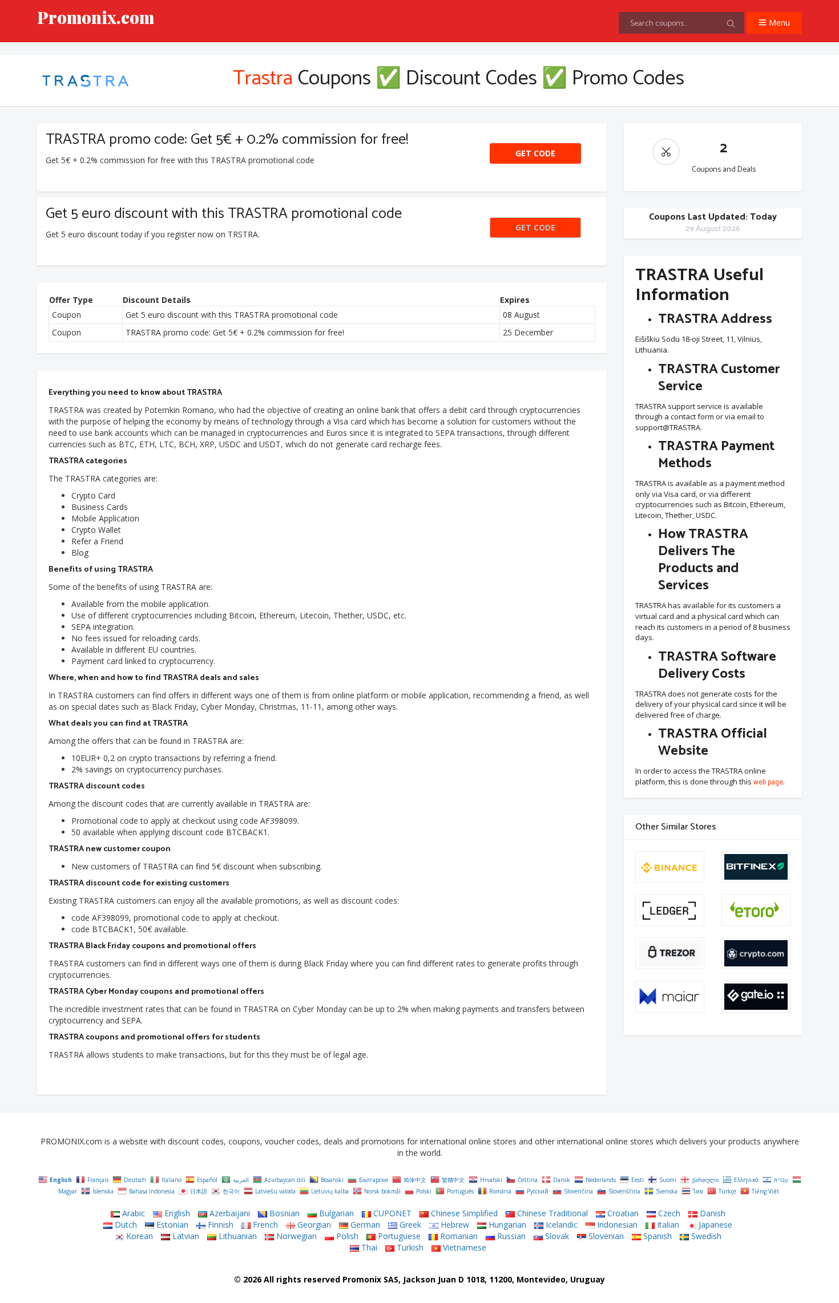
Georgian (313, 1224)
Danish (711, 1213)
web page (768, 783)
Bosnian (283, 1213)
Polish (346, 1236)
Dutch (124, 1224)
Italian (667, 1224)
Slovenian (605, 1236)
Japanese (714, 1224)
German (364, 1224)
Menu (778, 22)
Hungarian (506, 1224)
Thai (368, 1247)
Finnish (219, 1224)
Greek (409, 1224)
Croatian (622, 1213)
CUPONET (391, 1213)
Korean (138, 1236)
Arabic (132, 1213)
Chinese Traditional (551, 1213)
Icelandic (560, 1224)
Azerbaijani (228, 1213)
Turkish (408, 1247)
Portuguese (398, 1236)
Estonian (171, 1224)
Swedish (705, 1236)
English (176, 1213)
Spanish (656, 1236)
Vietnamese (463, 1247)
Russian (510, 1236)
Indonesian (616, 1224)
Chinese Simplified (463, 1213)
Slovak (556, 1236)
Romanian (458, 1236)
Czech (668, 1213)
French (264, 1224)
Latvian (184, 1236)
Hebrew (453, 1224)
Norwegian (295, 1236)
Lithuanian (236, 1236)
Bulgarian (335, 1213)
